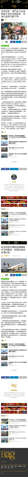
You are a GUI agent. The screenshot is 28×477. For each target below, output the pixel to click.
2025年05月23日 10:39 (16, 255)
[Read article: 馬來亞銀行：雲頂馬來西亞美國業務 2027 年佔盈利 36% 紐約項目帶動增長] (4, 137)
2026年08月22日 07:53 (13, 149)
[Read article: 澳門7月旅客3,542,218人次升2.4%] (4, 149)
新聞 (2, 466)
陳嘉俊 (10, 227)
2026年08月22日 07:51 (13, 156)
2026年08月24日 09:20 (13, 144)
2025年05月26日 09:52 (14, 20)
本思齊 (5, 20)
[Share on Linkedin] (18, 42)
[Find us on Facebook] (1, 473)
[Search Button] (26, 6)
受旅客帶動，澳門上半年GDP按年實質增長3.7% (18, 154)
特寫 (5, 466)
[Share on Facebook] (13, 42)
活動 (24, 466)
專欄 (12, 466)
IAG (5, 461)
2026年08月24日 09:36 (13, 138)
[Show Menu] (1, 6)
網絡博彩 (20, 466)
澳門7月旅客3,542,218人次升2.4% (16, 148)
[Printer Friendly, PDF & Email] (5, 46)
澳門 (2, 467)
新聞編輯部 (6, 255)
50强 (12, 467)
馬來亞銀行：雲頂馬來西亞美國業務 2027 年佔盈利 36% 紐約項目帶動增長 (17, 136)
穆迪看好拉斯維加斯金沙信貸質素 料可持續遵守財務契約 (18, 142)
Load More (14, 161)
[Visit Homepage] (14, 6)
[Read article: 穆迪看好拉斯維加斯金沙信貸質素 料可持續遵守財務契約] (4, 143)
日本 (5, 467)
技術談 (15, 466)
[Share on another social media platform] (24, 42)
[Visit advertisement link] (14, 1)
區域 (8, 467)
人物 (8, 466)
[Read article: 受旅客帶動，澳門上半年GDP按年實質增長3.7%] (4, 155)
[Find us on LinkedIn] (3, 473)
